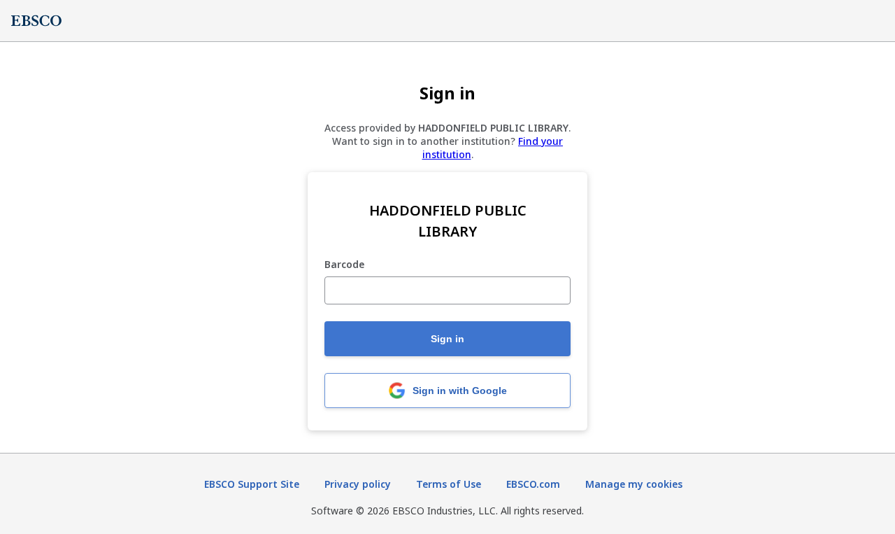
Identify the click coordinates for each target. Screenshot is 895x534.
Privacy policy (357, 484)
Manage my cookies (633, 484)
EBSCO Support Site (251, 484)
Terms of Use (448, 484)
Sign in (447, 338)
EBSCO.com (533, 484)
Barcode (344, 265)
